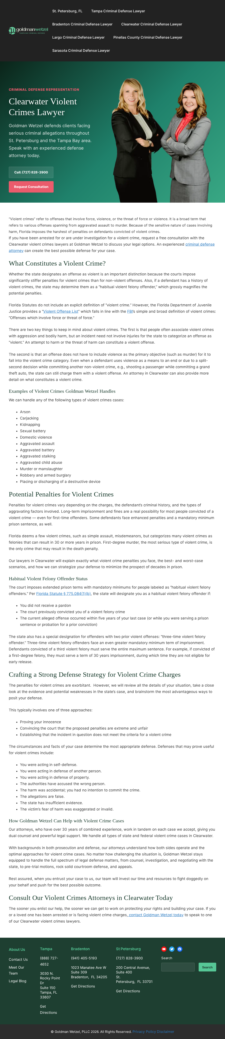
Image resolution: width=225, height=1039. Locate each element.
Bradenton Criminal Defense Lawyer (82, 24)
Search (166, 958)
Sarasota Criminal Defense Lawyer (81, 50)
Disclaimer (165, 1031)
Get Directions (83, 986)
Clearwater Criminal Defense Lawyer (151, 24)
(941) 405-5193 (84, 958)
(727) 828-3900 (129, 958)
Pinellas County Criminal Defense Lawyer (147, 37)
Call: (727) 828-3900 (31, 172)
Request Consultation (31, 187)
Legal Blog (17, 981)
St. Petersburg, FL (67, 11)
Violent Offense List (60, 311)
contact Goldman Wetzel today (155, 915)
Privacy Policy (144, 1031)
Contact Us (18, 959)
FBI (130, 311)
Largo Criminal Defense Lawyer (78, 37)
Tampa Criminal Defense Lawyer (118, 11)
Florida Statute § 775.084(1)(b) (63, 593)
